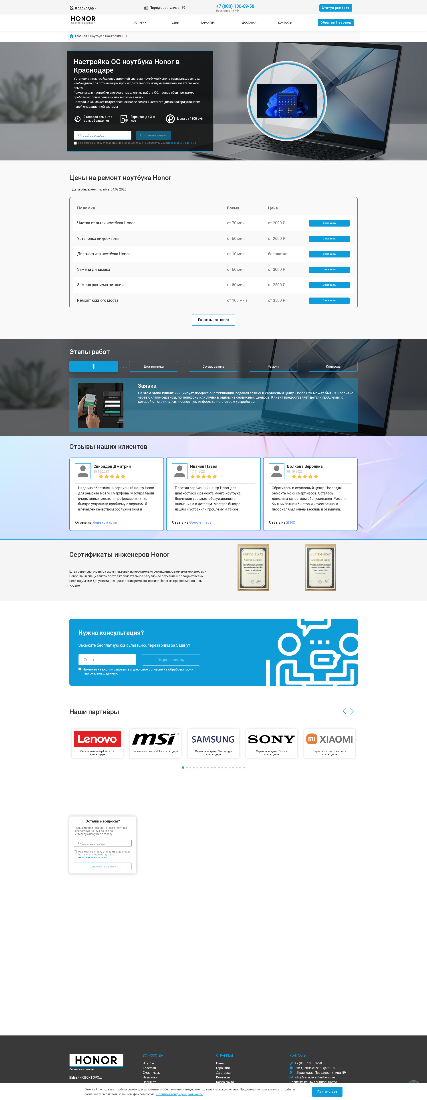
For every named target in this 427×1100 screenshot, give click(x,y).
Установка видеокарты (98, 238)
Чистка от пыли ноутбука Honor (106, 223)
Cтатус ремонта (336, 8)
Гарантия (208, 22)
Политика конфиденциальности (179, 1094)
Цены (175, 22)
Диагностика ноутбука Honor (103, 253)
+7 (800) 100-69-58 (235, 6)
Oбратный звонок (335, 22)
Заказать (329, 223)
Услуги (139, 22)
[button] (345, 711)
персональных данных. (181, 143)
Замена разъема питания (100, 284)
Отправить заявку (153, 135)
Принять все (327, 1091)
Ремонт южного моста (97, 300)
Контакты (285, 22)
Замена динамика (93, 269)
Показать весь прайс (213, 320)
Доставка (249, 22)
